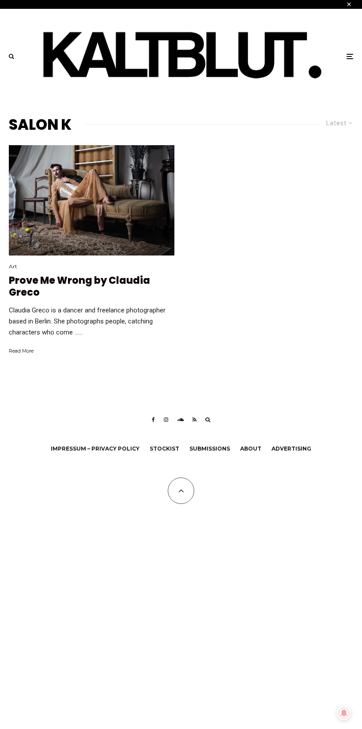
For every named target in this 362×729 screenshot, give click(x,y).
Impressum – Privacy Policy (95, 448)
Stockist (164, 448)
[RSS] (194, 420)
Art (13, 266)
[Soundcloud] (180, 420)
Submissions (209, 448)
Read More (21, 351)
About (250, 448)
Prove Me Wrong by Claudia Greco (79, 286)
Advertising (291, 448)
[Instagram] (166, 420)
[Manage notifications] (344, 713)
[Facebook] (153, 420)
